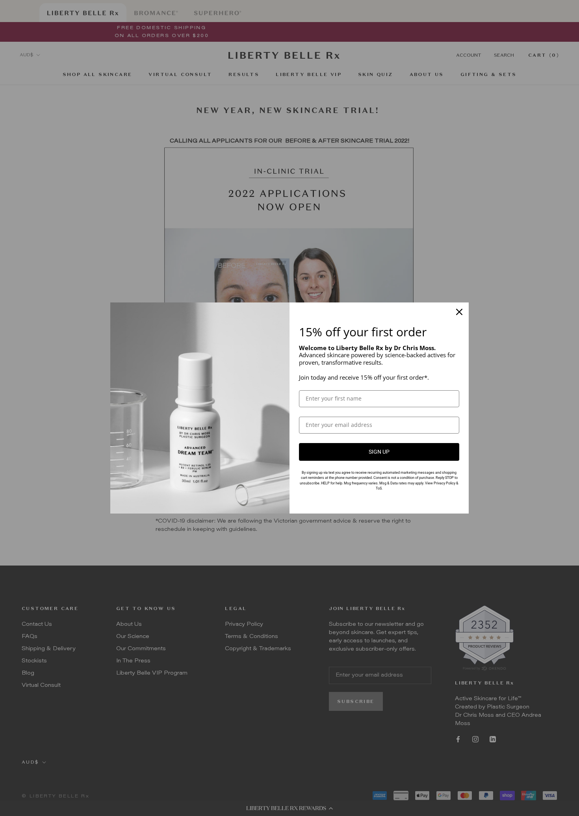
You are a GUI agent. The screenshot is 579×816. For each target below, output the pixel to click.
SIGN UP (379, 452)
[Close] (459, 311)
